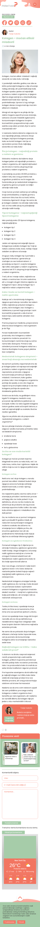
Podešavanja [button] (9, 922)
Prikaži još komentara (13, 832)
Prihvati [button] (21, 922)
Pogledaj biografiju (9, 719)
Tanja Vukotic (14, 34)
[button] (2, 753)
